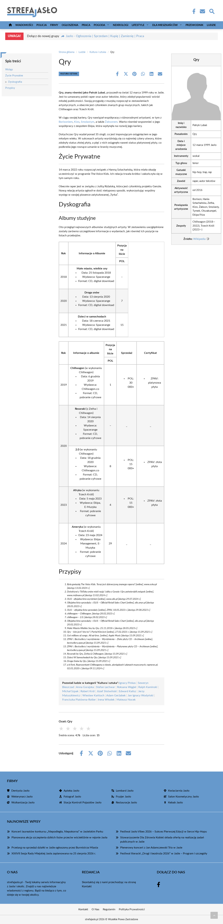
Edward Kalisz (127, 691)
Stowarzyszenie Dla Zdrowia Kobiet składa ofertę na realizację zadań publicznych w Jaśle (162, 839)
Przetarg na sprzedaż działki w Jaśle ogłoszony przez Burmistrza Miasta (54, 847)
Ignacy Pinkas (127, 683)
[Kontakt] (202, 11)
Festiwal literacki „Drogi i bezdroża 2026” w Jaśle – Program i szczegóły (163, 853)
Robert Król (87, 691)
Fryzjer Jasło (123, 796)
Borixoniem (66, 121)
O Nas (95, 909)
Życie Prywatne (14, 75)
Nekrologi (120, 25)
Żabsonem (111, 121)
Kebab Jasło (175, 802)
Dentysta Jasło (20, 790)
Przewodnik (194, 25)
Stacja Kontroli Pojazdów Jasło (82, 802)
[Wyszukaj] (211, 11)
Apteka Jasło (71, 790)
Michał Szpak (70, 691)
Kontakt (87, 886)
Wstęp (9, 69)
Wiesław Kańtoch (93, 695)
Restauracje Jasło (126, 802)
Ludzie (211, 25)
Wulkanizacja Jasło (22, 802)
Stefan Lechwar (105, 687)
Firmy (54, 25)
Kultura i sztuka (98, 52)
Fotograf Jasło (72, 796)
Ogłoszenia (70, 25)
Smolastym (87, 121)
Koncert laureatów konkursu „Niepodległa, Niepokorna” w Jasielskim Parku (57, 831)
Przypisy (10, 88)
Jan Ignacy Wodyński (140, 695)
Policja (41, 25)
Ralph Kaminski (147, 687)
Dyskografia (15, 82)
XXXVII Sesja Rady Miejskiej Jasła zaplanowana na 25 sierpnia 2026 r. (53, 853)
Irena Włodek (106, 699)
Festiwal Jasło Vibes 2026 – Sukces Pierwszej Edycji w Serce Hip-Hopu (163, 831)
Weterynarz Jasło (22, 796)
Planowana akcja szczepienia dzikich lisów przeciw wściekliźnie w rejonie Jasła (59, 837)
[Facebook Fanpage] (193, 11)
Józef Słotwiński (107, 691)
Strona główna (66, 52)
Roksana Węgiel (126, 687)
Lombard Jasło (124, 790)
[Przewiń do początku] (214, 915)
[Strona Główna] (10, 25)
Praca (86, 25)
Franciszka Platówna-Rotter (79, 699)
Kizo (76, 121)
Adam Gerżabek (116, 695)
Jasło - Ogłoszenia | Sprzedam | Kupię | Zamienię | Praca (105, 36)
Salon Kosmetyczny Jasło (183, 796)
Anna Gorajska (85, 687)
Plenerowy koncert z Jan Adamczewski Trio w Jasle (151, 847)
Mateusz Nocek (126, 699)
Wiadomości (24, 25)
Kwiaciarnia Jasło (178, 790)
